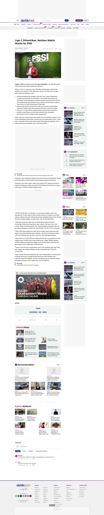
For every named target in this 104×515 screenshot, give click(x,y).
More (58, 364)
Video (82, 24)
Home (17, 24)
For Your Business (57, 505)
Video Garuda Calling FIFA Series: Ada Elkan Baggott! (33, 273)
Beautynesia (81, 492)
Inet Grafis (75, 28)
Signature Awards (57, 494)
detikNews (37, 487)
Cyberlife (23, 24)
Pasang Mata (56, 489)
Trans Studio (56, 498)
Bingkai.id (56, 500)
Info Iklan (68, 496)
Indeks (87, 24)
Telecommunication (63, 24)
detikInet (36, 492)
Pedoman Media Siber (70, 489)
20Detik (44, 496)
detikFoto (45, 498)
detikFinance (37, 491)
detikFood (45, 489)
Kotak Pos (68, 492)
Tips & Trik (72, 24)
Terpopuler (30, 28)
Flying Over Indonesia (58, 504)
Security (63, 28)
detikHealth (45, 491)
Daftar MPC (79, 20)
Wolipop (45, 492)
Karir (67, 491)
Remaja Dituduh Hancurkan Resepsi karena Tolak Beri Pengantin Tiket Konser (35, 175)
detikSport (37, 496)
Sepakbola (37, 498)
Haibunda (81, 491)
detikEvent (56, 492)
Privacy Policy (69, 498)
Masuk (85, 20)
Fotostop (69, 28)
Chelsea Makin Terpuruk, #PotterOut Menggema (28, 265)
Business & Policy (46, 24)
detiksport (22, 89)
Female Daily (81, 494)
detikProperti (37, 502)
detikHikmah (45, 500)
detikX (44, 494)
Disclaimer (68, 500)
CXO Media (81, 496)
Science (55, 24)
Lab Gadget (50, 28)
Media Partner (69, 494)
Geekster (57, 28)
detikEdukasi (37, 489)
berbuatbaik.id (57, 487)
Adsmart (55, 491)
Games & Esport (37, 24)
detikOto (36, 500)
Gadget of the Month (40, 28)
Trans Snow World (57, 496)
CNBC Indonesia (82, 489)
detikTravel (45, 487)
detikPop (45, 502)
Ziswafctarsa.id (57, 502)
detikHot (36, 494)
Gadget (29, 24)
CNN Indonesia (82, 487)
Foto (78, 24)
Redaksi (68, 487)
